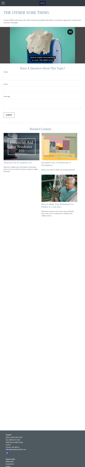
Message (7, 96)
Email (6, 84)
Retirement (10, 461)
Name (6, 72)
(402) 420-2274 (16, 437)
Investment (10, 464)
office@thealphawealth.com (16, 449)
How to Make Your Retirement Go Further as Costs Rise (57, 205)
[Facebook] (7, 453)
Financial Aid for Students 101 (18, 162)
